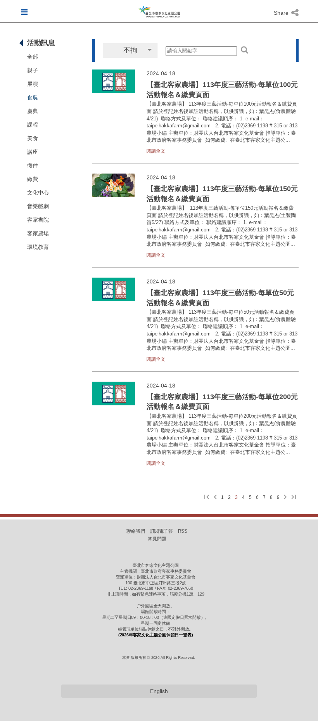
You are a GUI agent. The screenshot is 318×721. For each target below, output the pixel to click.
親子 (32, 70)
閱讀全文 (156, 151)
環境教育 (38, 247)
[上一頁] (215, 497)
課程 (32, 125)
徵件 (32, 165)
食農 (32, 97)
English (159, 691)
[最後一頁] (294, 497)
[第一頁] (207, 497)
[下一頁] (285, 497)
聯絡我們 (135, 531)
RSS (183, 531)
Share (282, 13)
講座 (32, 152)
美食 (32, 138)
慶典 (32, 111)
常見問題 (157, 539)
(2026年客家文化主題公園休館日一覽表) (155, 634)
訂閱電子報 (161, 531)
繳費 (32, 179)
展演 (32, 84)
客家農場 (38, 233)
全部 (32, 57)
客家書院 (38, 220)
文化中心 (38, 192)
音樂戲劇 (38, 206)
